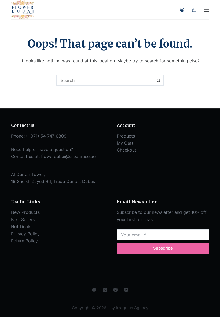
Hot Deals (21, 226)
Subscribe (163, 248)
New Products (25, 212)
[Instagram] (115, 290)
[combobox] (105, 80)
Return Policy (24, 240)
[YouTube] (126, 290)
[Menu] (206, 9)
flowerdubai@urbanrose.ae (68, 156)
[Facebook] (94, 290)
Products (126, 136)
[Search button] (158, 80)
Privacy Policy (25, 233)
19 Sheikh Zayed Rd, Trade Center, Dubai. (53, 181)
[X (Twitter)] (105, 290)
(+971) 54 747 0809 (46, 136)
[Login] (182, 10)
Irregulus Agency (132, 307)
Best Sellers (23, 219)
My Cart (125, 143)
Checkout (126, 150)
